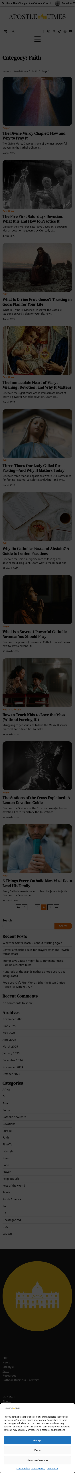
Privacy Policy (38, 1468)
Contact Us (52, 1468)
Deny (37, 1450)
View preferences (37, 1460)
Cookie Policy (23, 1468)
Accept (37, 1440)
